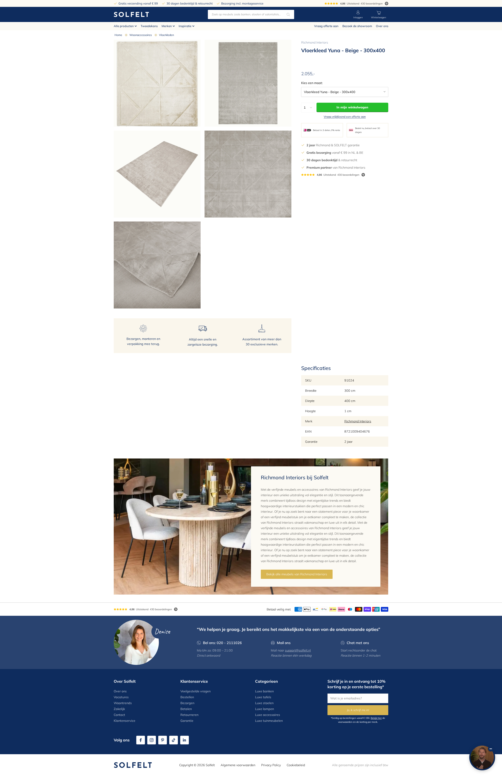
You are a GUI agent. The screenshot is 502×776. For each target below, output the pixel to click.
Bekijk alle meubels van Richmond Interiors (296, 574)
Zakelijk (119, 709)
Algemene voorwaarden (238, 765)
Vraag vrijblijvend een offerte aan (345, 116)
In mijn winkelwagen (352, 107)
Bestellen (187, 697)
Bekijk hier (376, 718)
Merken (167, 26)
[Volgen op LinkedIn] (184, 740)
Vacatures (121, 697)
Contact (119, 715)
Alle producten (124, 26)
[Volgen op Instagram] (151, 740)
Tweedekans (149, 26)
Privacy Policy (271, 765)
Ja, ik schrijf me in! (358, 710)
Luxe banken (264, 691)
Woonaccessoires (140, 35)
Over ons (382, 26)
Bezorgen (187, 703)
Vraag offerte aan (326, 26)
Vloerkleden (166, 35)
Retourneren (189, 715)
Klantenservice (124, 721)
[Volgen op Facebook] (140, 740)
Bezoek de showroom (357, 26)
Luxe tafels (263, 697)
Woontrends (123, 703)
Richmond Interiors (314, 42)
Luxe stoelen (264, 703)
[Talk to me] (482, 757)
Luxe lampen (264, 709)
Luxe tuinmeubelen (269, 721)
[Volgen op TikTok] (173, 740)
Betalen (186, 709)
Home (118, 35)
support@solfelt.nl (298, 650)
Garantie (186, 721)
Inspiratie (185, 26)
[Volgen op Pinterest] (162, 740)
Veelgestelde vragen (195, 691)
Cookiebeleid (296, 765)
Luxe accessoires (267, 715)
